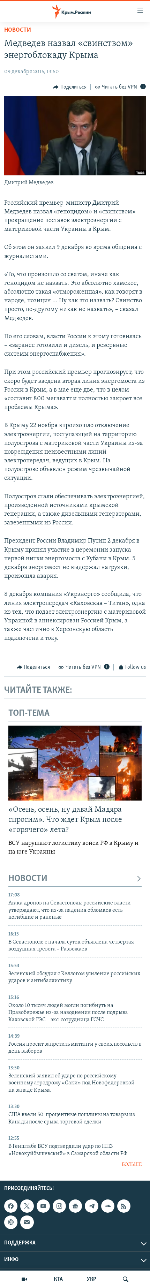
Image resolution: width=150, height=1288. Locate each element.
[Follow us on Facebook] (10, 1206)
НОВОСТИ (27, 879)
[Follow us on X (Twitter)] (26, 1206)
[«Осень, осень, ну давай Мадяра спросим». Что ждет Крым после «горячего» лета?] (75, 763)
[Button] (70, 87)
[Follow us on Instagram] (59, 1206)
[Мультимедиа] (24, 1279)
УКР (91, 1279)
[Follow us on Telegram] (91, 1206)
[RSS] (123, 1206)
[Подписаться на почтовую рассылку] (26, 1222)
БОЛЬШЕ (132, 1164)
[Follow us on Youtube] (43, 1206)
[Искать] (125, 1279)
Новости (17, 30)
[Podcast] (10, 1222)
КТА (58, 1279)
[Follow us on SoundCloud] (107, 1206)
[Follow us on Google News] (75, 1206)
